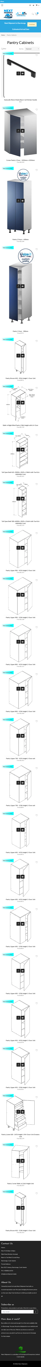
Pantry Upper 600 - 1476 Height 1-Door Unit (20, 899)
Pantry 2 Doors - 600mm (20, 239)
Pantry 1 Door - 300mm (20, 331)
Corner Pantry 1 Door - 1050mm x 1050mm (20, 160)
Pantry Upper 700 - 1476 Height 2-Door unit (20, 758)
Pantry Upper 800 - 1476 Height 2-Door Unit (20, 664)
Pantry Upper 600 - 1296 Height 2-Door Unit (20, 946)
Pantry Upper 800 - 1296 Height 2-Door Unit (20, 711)
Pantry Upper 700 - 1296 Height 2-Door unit (20, 805)
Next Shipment (22, 1364)
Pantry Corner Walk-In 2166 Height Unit (20, 1183)
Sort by (21, 49)
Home (3, 35)
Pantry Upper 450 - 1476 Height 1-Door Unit (20, 1040)
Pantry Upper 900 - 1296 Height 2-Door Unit (20, 617)
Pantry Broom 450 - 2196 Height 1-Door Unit (20, 1230)
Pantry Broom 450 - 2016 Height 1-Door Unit (20, 378)
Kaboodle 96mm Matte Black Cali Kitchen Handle (20, 100)
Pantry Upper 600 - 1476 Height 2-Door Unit (20, 852)
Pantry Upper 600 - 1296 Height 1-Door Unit (20, 993)
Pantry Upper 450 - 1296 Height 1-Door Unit (20, 1087)
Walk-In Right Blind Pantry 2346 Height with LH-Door (20, 425)
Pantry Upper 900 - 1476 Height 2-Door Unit (20, 570)
